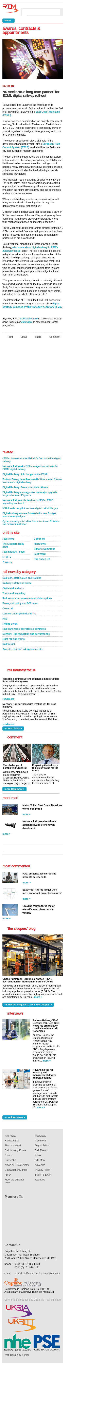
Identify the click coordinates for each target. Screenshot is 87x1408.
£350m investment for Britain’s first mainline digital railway (31, 460)
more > (26, 814)
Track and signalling (13, 593)
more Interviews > (14, 1117)
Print (10, 336)
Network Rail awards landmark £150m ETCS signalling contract (27, 502)
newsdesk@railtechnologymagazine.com (37, 1273)
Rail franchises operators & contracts (24, 628)
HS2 (4, 618)
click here (27, 322)
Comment (54, 336)
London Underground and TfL (19, 613)
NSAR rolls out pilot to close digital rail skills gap (30, 508)
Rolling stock (9, 623)
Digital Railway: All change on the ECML (25, 474)
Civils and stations (13, 588)
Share (38, 336)
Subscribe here (29, 318)
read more (8, 697)
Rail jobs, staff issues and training (21, 578)
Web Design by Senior (16, 1355)
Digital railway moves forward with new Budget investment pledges (29, 515)
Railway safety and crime (17, 583)
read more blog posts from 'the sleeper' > (28, 1004)
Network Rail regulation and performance (26, 634)
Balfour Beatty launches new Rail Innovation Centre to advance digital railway (32, 481)
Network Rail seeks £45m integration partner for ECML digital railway (30, 468)
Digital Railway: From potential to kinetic (25, 487)
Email (24, 336)
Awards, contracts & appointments (22, 649)
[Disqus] (32, 395)
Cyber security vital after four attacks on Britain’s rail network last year (30, 523)
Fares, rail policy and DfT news (20, 603)
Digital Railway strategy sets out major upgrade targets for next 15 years (29, 494)
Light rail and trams (13, 639)
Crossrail (7, 608)
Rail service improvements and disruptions (27, 598)
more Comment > (14, 789)
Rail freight (8, 644)
